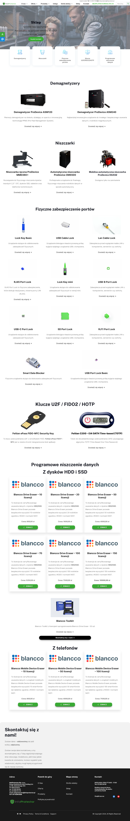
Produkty (44, 4)
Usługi (55, 4)
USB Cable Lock (65, 238)
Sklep (78, 4)
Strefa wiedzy (66, 4)
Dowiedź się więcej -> (33, 126)
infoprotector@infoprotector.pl (106, 1)
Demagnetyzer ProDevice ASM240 (96, 112)
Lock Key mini (65, 282)
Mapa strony (72, 777)
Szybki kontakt (35, 39)
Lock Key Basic (23, 238)
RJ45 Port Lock (22, 282)
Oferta (33, 4)
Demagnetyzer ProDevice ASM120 (33, 112)
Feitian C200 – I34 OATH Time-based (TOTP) (96, 433)
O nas (23, 4)
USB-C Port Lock (23, 329)
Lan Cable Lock (106, 238)
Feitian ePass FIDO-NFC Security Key (33, 433)
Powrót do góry (45, 777)
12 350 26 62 (16, 789)
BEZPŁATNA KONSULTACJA (103, 4)
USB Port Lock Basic (96, 373)
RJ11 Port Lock (106, 329)
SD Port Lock (65, 329)
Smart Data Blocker (34, 373)
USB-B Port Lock (107, 282)
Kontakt (86, 4)
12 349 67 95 (93, 1)
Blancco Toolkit (65, 621)
